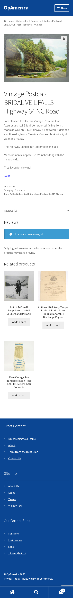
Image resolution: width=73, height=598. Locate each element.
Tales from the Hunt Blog (23, 451)
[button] (64, 39)
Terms (12, 499)
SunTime (13, 533)
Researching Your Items (22, 438)
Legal (11, 492)
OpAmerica (16, 7)
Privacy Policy (12, 578)
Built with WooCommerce (37, 578)
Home (11, 20)
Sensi (11, 546)
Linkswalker (15, 540)
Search (36, 592)
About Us (13, 486)
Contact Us (14, 458)
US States (57, 194)
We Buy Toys (15, 505)
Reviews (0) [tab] (10, 210)
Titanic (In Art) (17, 553)
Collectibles (22, 20)
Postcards (36, 20)
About (11, 445)
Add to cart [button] (19, 322)
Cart (56, 589)
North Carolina (31, 194)
